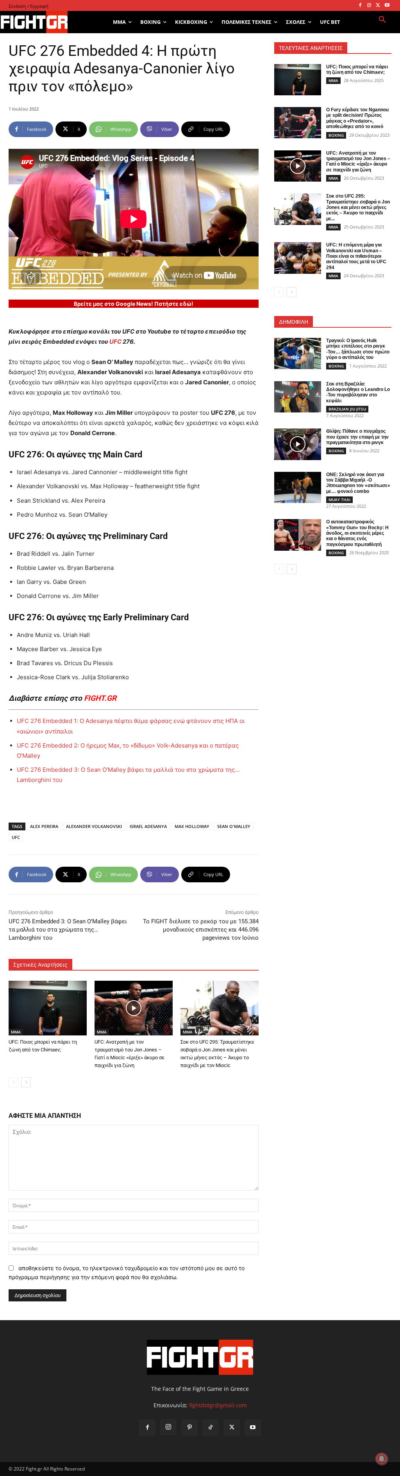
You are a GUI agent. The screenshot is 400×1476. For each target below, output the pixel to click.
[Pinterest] (189, 1427)
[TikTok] (210, 1427)
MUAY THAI (339, 499)
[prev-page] (13, 1082)
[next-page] (26, 1082)
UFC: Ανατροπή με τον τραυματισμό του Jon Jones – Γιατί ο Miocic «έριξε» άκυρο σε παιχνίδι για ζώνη (358, 161)
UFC (115, 341)
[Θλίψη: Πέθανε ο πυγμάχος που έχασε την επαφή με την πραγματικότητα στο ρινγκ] (297, 444)
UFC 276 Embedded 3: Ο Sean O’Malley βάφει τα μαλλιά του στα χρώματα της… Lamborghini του (68, 929)
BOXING (336, 135)
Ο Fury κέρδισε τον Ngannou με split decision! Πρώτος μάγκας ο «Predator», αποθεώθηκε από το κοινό (357, 118)
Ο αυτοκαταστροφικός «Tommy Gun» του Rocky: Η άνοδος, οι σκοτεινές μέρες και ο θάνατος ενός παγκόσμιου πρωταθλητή (357, 533)
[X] (377, 5)
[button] (382, 20)
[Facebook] (360, 5)
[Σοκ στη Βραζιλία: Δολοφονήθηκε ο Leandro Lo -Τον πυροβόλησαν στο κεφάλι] (297, 396)
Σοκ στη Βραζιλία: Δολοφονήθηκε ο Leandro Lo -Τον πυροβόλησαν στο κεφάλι (358, 392)
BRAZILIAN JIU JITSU (347, 409)
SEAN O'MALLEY (233, 826)
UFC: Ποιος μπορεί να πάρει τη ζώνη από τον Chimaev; (357, 69)
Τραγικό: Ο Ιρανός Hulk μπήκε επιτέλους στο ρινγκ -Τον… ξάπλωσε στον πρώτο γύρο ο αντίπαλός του (357, 349)
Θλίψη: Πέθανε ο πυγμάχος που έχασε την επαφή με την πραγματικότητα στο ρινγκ (357, 436)
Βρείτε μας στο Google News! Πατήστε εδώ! (133, 303)
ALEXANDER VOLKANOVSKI (94, 826)
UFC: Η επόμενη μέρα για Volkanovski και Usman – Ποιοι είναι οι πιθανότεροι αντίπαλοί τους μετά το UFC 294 (356, 256)
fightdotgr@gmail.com (218, 1405)
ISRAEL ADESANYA (148, 826)
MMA (16, 1032)
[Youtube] (386, 5)
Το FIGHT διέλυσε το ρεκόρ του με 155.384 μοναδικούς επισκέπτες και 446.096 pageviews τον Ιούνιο (201, 929)
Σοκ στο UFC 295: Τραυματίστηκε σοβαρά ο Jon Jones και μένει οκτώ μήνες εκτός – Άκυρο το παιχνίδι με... (358, 207)
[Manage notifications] (381, 1459)
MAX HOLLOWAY (192, 826)
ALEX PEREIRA (44, 826)
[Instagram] (369, 5)
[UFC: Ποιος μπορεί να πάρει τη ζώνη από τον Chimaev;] (48, 1008)
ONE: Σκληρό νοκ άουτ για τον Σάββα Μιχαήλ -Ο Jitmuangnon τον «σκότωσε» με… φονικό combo (358, 483)
